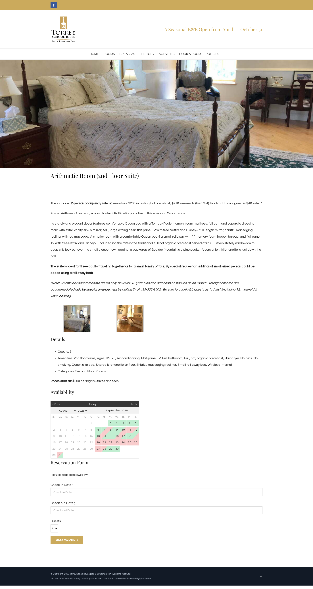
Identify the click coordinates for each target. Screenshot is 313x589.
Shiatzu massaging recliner (156, 364)
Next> (133, 404)
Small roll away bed (192, 364)
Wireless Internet (220, 364)
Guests (56, 521)
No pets (246, 358)
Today (93, 404)
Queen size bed (83, 364)
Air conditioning (128, 358)
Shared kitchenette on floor (115, 364)
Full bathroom (172, 358)
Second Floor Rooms (90, 371)
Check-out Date (63, 503)
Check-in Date (62, 485)
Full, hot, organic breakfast (203, 358)
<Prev (56, 404)
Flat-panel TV (151, 358)
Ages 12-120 (106, 358)
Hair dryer (232, 358)
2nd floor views (84, 358)
